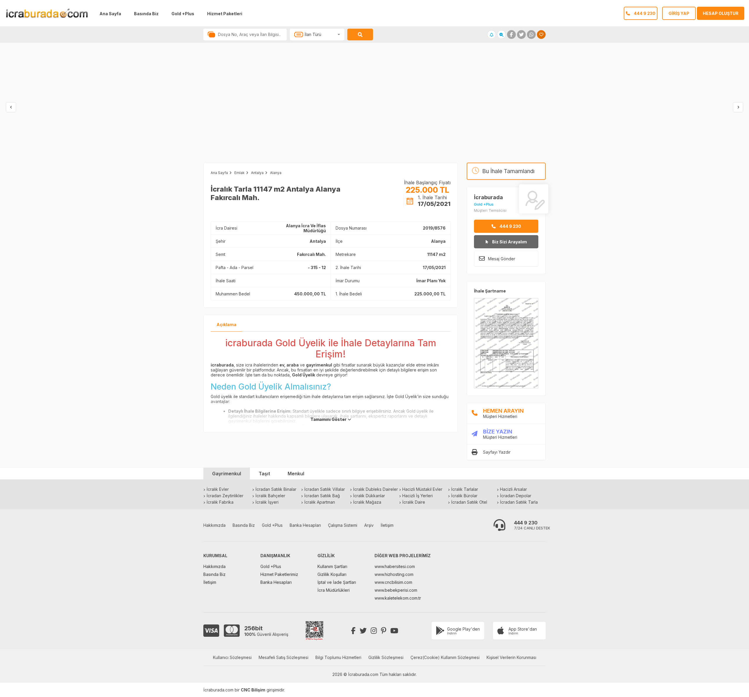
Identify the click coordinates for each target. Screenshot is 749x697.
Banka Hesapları (305, 525)
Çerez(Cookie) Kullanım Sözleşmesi (445, 657)
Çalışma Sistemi (342, 525)
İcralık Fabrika (220, 502)
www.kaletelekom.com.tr (397, 598)
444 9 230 (510, 226)
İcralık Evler (218, 489)
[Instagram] (374, 631)
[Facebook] (353, 631)
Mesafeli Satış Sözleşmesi (283, 657)
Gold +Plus (182, 13)
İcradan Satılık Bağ (322, 495)
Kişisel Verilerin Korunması (511, 657)
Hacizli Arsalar (513, 489)
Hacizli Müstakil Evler (422, 489)
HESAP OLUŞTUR (720, 13)
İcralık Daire (413, 502)
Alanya (275, 173)
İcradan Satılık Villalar (324, 489)
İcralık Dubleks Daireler (375, 489)
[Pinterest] (383, 631)
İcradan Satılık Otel (469, 502)
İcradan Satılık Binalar (275, 489)
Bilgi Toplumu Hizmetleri (338, 657)
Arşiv (369, 525)
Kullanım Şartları (332, 566)
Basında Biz (146, 13)
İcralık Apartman (319, 502)
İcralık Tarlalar (464, 489)
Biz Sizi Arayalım (509, 241)
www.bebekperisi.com (395, 590)
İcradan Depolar (515, 495)
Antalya (257, 173)
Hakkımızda (214, 525)
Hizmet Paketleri (224, 13)
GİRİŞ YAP (679, 13)
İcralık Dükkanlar (369, 495)
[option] (187, 108)
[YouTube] (394, 631)
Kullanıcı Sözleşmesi (232, 657)
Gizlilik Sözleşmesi (385, 657)
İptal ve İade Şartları (336, 582)
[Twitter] (363, 631)
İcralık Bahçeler (270, 495)
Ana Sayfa (110, 13)
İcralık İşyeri (267, 502)
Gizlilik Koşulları (331, 574)
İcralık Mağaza (367, 502)
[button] (11, 107)
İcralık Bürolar (464, 495)
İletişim (387, 525)
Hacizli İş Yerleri (417, 495)
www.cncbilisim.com (393, 582)
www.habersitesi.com (394, 566)
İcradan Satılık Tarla (519, 502)
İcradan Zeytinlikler (225, 495)
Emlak (239, 173)
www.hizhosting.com (393, 574)
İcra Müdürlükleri (333, 590)
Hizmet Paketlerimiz (279, 574)
